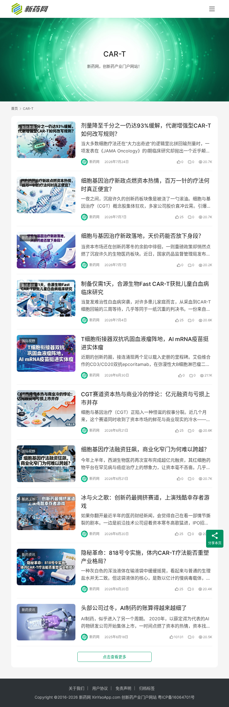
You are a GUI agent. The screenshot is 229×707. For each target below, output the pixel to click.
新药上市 (28, 396)
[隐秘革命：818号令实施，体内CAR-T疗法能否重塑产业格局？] (46, 567)
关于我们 (76, 688)
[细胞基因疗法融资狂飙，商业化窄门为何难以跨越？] (46, 463)
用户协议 (100, 688)
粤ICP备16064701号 (176, 697)
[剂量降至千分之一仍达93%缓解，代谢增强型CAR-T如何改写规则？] (46, 140)
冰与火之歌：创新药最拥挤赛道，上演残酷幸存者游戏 (145, 501)
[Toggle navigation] (212, 9)
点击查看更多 (114, 656)
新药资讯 (28, 127)
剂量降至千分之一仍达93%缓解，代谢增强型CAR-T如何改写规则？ (146, 129)
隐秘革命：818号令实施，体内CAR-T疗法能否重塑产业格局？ (145, 557)
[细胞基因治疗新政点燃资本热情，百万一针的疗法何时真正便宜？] (46, 195)
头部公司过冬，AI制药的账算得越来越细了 (134, 608)
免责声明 (123, 688)
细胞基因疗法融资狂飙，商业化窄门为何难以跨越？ (145, 449)
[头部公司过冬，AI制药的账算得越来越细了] (46, 622)
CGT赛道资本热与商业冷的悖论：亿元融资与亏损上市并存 (145, 398)
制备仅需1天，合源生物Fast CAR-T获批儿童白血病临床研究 (145, 288)
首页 (14, 108)
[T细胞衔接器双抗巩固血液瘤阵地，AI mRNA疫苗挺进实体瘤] (46, 353)
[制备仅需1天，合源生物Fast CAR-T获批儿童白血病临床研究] (46, 298)
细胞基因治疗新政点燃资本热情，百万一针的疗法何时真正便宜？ (145, 185)
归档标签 (147, 688)
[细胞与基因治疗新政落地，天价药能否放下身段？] (46, 250)
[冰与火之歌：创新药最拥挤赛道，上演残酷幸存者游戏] (46, 512)
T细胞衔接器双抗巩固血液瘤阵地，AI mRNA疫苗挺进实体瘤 (145, 343)
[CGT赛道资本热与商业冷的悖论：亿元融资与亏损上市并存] (46, 408)
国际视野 (28, 341)
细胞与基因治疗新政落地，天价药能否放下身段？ (142, 236)
